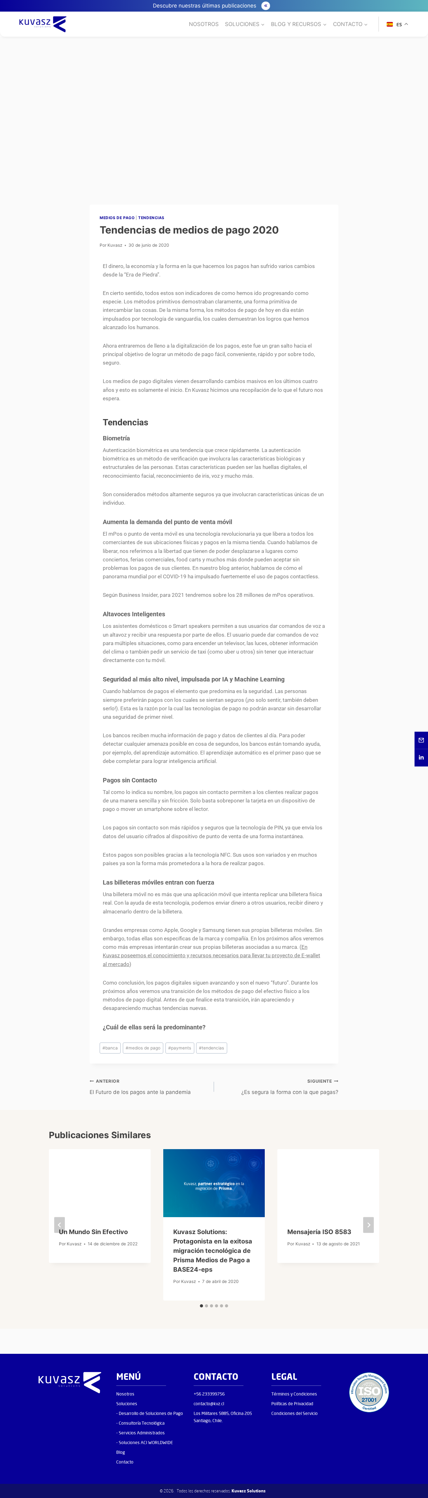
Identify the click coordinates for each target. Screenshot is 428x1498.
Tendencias (151, 217)
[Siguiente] (368, 1225)
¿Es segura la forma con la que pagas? (289, 1087)
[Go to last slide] (59, 1225)
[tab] (201, 1305)
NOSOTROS (204, 24)
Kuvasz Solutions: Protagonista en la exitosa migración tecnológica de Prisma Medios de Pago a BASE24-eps (212, 1250)
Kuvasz (114, 245)
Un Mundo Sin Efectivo (93, 1232)
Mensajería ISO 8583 (319, 1232)
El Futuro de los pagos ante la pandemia (140, 1087)
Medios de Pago (117, 217)
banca (110, 1047)
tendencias (211, 1047)
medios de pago (143, 1047)
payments (179, 1047)
